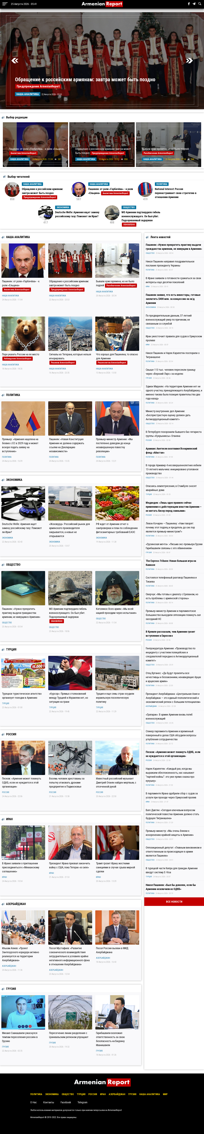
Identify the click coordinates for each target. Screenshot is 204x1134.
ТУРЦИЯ (11, 649)
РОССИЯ (11, 734)
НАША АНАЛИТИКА (18, 237)
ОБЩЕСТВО (13, 564)
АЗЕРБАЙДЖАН (16, 904)
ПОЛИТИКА (13, 395)
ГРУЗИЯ (11, 989)
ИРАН (9, 819)
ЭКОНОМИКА (14, 480)
